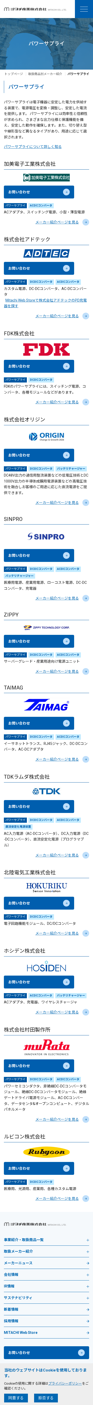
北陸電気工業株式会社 (30, 872)
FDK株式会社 (19, 333)
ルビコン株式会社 (24, 1137)
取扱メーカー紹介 (18, 1251)
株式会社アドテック (27, 239)
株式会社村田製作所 (27, 1030)
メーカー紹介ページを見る (57, 222)
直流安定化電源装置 (18, 826)
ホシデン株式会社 (24, 951)
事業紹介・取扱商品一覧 (24, 1240)
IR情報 (9, 1286)
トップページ (13, 74)
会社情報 (11, 1275)
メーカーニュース (18, 1263)
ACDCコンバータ (41, 205)
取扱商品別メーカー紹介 (45, 74)
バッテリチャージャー (71, 468)
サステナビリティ (18, 1298)
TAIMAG (13, 688)
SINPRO (13, 519)
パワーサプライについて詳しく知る (33, 147)
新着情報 (11, 1309)
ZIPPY (11, 615)
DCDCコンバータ (41, 282)
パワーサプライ (15, 205)
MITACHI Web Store (20, 1333)
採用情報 (11, 1321)
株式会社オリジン (24, 420)
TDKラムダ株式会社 (27, 777)
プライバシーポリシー (65, 1383)
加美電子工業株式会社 (30, 164)
